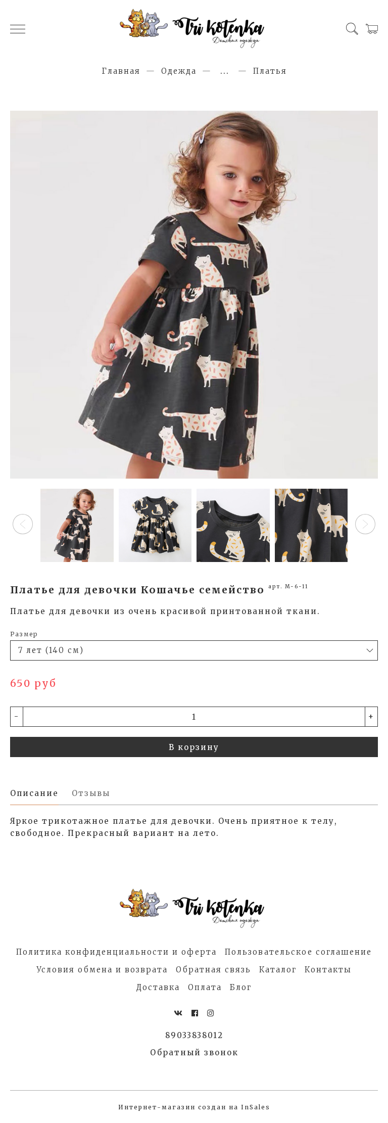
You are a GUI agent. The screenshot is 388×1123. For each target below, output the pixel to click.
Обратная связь (213, 969)
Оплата (205, 987)
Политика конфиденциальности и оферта (116, 952)
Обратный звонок (194, 1052)
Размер (24, 634)
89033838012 (194, 1035)
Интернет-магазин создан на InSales (194, 1107)
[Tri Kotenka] (194, 29)
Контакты (328, 969)
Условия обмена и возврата (102, 969)
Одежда (179, 71)
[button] (23, 524)
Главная (121, 71)
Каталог (278, 969)
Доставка (158, 987)
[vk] (178, 1013)
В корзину (194, 747)
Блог (241, 987)
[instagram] (211, 1013)
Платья (270, 71)
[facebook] (195, 1013)
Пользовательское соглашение (298, 952)
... (224, 71)
